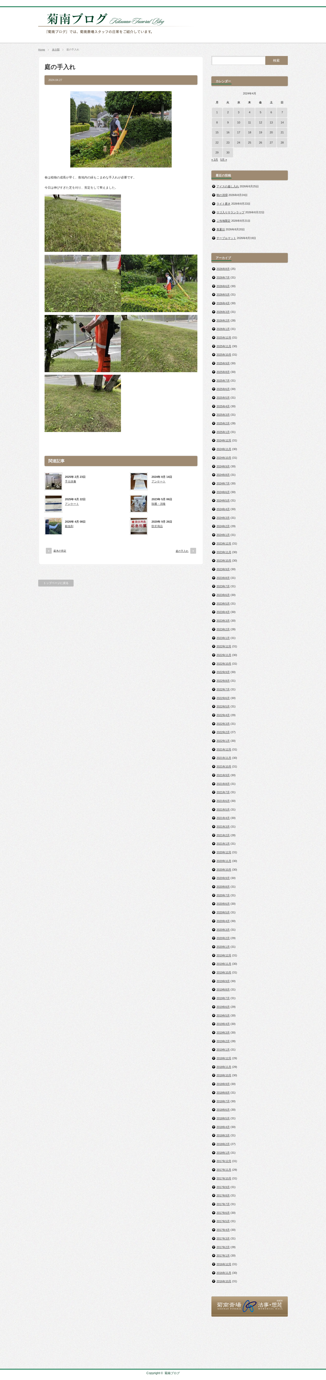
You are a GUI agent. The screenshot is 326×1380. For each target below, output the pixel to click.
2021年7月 (223, 792)
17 (238, 132)
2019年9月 (223, 981)
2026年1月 (223, 328)
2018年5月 (223, 1118)
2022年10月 (223, 663)
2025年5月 (223, 397)
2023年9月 (223, 569)
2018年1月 (223, 1152)
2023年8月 (223, 577)
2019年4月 (223, 1023)
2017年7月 (223, 1204)
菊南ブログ (172, 1373)
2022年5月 (223, 706)
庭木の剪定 (59, 550)
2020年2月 (223, 938)
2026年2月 (223, 320)
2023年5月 (223, 603)
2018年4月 (223, 1126)
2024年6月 (223, 492)
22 (217, 142)
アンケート (159, 481)
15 (217, 132)
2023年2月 (223, 629)
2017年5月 (223, 1221)
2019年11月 (223, 963)
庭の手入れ (182, 551)
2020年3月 (223, 929)
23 (227, 142)
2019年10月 (223, 972)
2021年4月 (223, 817)
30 (227, 152)
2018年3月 (223, 1135)
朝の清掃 (222, 195)
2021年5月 (223, 809)
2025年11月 (223, 346)
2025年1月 (223, 432)
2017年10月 (223, 1178)
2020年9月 (223, 878)
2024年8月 (223, 474)
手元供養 (70, 481)
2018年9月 (223, 1083)
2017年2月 (223, 1247)
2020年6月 (223, 903)
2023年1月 (223, 637)
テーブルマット (226, 238)
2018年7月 (223, 1101)
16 (227, 132)
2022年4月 (223, 715)
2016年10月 (223, 1281)
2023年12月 (223, 543)
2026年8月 (223, 268)
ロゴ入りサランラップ (230, 212)
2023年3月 (223, 620)
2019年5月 (223, 1015)
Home (41, 49)
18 (249, 132)
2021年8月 (223, 783)
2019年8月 (223, 989)
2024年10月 (223, 457)
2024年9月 (223, 466)
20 (271, 132)
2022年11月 (223, 655)
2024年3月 (223, 517)
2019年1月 (223, 1049)
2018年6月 (223, 1109)
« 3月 (214, 159)
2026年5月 (223, 294)
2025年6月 (223, 389)
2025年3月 (223, 414)
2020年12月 (223, 852)
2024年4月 (223, 509)
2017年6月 (223, 1212)
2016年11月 (223, 1272)
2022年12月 (223, 646)
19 (260, 132)
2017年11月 (223, 1169)
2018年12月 (223, 1058)
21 (282, 132)
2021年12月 (223, 749)
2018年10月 (223, 1075)
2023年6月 (223, 594)
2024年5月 (223, 500)
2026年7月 (223, 277)
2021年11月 (223, 757)
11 (249, 122)
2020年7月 (223, 895)
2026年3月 (223, 311)
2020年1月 (223, 946)
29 (217, 152)
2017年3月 (223, 1238)
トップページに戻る (56, 582)
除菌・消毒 (159, 503)
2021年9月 (223, 775)
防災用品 (157, 526)
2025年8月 (223, 371)
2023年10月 (223, 560)
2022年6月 (223, 698)
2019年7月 (223, 998)
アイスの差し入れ (227, 186)
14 (282, 122)
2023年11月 (223, 552)
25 (249, 142)
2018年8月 (223, 1092)
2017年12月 (223, 1161)
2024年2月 (223, 526)
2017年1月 (223, 1255)
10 (238, 122)
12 (260, 122)
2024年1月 (223, 534)
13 (271, 122)
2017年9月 (223, 1187)
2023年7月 (223, 586)
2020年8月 (223, 886)
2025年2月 (223, 423)
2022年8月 (223, 680)
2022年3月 (223, 723)
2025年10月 (223, 354)
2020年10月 (223, 869)
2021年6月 (223, 800)
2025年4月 (223, 406)
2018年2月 (223, 1144)
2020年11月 (223, 860)
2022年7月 (223, 689)
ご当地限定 (223, 220)
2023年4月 (223, 612)
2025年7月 (223, 380)
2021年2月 (223, 835)
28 (282, 142)
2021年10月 (223, 766)
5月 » (223, 159)
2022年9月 (223, 672)
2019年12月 (223, 955)
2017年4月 (223, 1229)
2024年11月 (223, 449)
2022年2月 (223, 732)
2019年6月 (223, 1006)
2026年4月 (223, 303)
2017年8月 (223, 1195)
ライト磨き (223, 203)
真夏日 (220, 229)
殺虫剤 (69, 526)
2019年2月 (223, 1041)
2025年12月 (223, 337)
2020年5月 (223, 912)
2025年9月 (223, 363)
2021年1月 (223, 843)
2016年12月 (223, 1264)
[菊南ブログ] (118, 36)
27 (271, 142)
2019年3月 (223, 1032)
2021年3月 (223, 826)
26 (260, 142)
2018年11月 (223, 1066)
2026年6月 (223, 286)
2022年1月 (223, 740)
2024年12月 (223, 440)
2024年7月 (223, 483)
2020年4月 (223, 921)
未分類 (56, 49)
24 (238, 142)
